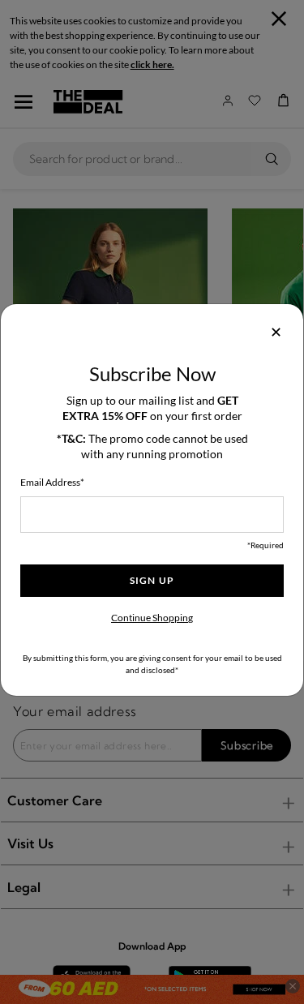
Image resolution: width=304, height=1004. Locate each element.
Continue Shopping (152, 617)
